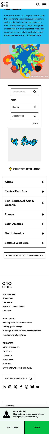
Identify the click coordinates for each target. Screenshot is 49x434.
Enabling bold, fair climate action (17, 322)
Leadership (8, 302)
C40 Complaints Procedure (17, 368)
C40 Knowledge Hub (16, 379)
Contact (7, 355)
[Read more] (42, 182)
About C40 (7, 298)
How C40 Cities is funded (14, 306)
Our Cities (8, 343)
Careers (7, 351)
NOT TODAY (12, 427)
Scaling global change (12, 326)
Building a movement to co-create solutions (22, 331)
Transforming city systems (14, 335)
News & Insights (11, 347)
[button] (39, 148)
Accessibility (9, 406)
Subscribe (8, 360)
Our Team (7, 310)
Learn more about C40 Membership (24, 255)
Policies (7, 364)
